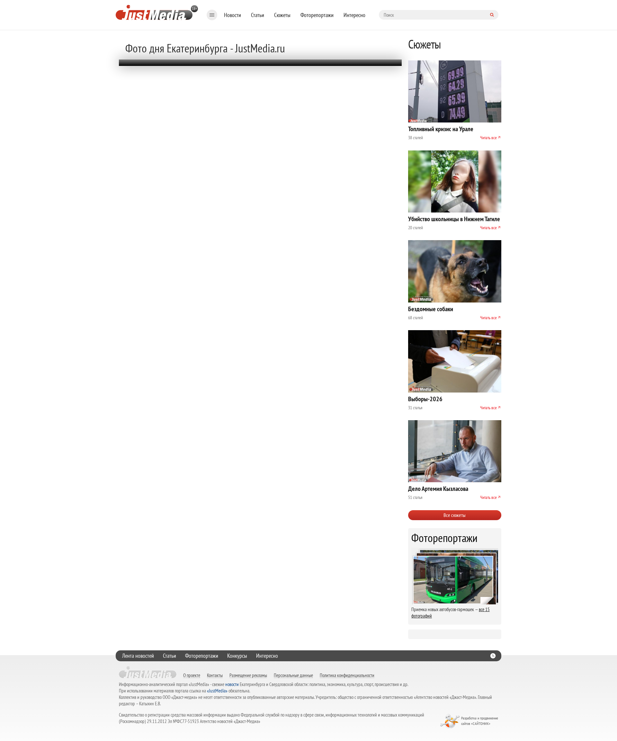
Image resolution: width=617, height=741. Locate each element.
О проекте (191, 675)
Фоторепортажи (317, 15)
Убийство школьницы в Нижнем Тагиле (454, 219)
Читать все (488, 137)
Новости (232, 15)
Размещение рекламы (248, 675)
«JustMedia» (217, 691)
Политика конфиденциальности (347, 675)
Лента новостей (138, 655)
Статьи (257, 15)
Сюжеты (282, 15)
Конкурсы (237, 655)
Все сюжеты (454, 515)
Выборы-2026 (425, 399)
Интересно (354, 15)
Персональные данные (293, 675)
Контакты (215, 675)
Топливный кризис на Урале (440, 129)
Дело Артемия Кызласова (438, 488)
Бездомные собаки (430, 309)
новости (232, 684)
